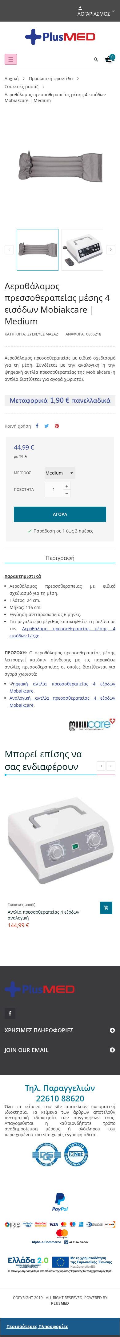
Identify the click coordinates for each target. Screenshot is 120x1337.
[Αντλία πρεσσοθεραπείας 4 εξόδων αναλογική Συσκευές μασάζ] (60, 839)
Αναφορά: (75, 334)
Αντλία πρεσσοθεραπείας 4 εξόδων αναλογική (43, 915)
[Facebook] (10, 1013)
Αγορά (60, 514)
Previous (9, 249)
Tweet (46, 426)
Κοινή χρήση (37, 426)
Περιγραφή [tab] (60, 558)
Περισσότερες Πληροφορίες (37, 1326)
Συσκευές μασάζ (42, 334)
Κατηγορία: (15, 334)
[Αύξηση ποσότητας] (67, 486)
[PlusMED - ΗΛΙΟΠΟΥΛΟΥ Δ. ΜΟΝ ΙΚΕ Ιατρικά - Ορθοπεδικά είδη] (60, 37)
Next (110, 249)
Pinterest (57, 426)
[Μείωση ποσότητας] (67, 493)
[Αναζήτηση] (96, 59)
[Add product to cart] (106, 908)
